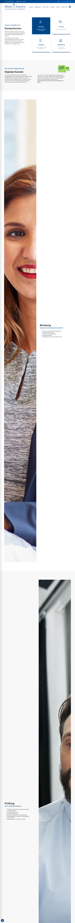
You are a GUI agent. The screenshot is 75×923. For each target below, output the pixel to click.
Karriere (58, 7)
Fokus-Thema (45, 7)
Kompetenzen (38, 7)
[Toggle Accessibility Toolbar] (2, 920)
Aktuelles (52, 7)
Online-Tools (64, 7)
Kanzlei (31, 7)
